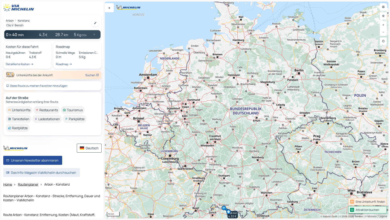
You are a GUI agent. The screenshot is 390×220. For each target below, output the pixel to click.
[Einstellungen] (383, 16)
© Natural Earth (328, 216)
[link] (367, 201)
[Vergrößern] (383, 25)
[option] (19, 110)
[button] (233, 214)
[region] (246, 110)
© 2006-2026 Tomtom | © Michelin (358, 216)
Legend (383, 216)
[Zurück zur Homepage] (19, 7)
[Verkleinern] (383, 32)
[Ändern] (95, 23)
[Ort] (383, 41)
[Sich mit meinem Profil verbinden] (383, 7)
